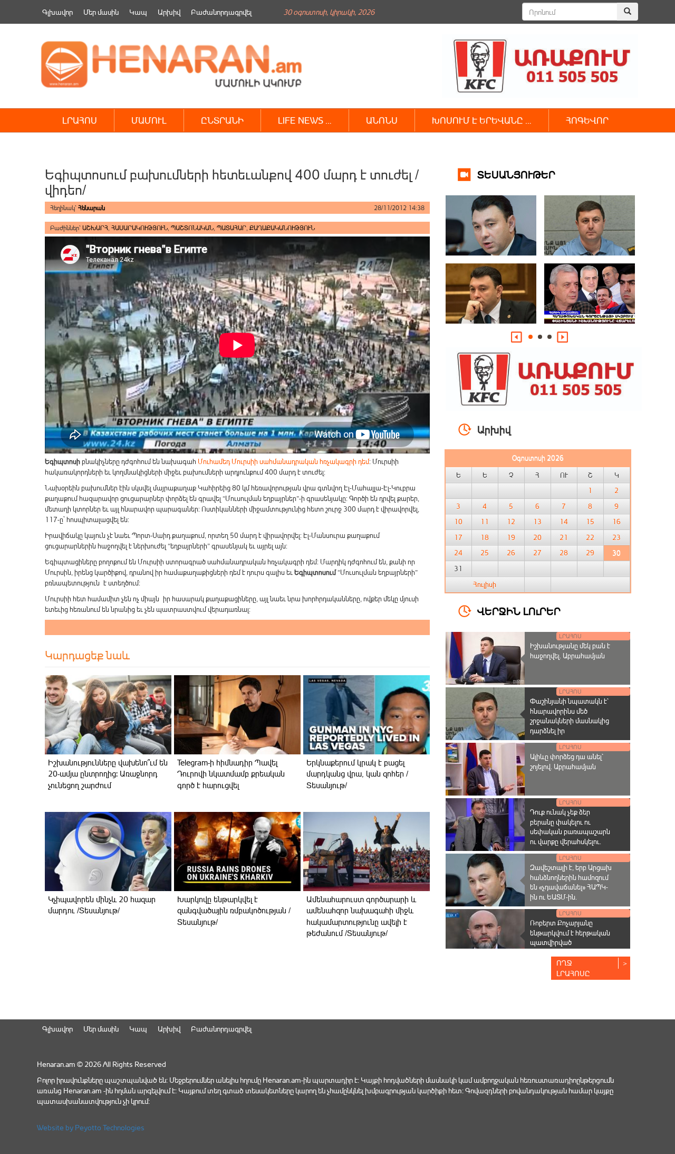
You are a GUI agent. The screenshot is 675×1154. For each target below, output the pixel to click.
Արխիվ (169, 11)
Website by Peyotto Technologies (90, 1127)
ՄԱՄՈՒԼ (149, 120)
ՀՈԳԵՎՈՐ (587, 120)
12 (511, 521)
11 (484, 521)
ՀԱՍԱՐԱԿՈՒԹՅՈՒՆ (139, 228)
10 (458, 521)
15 (590, 521)
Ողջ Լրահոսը (573, 968)
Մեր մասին (101, 11)
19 (511, 537)
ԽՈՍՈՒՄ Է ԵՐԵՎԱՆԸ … (482, 120)
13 (537, 521)
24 (458, 552)
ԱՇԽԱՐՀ (95, 228)
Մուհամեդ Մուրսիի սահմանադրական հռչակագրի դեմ (283, 461)
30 (616, 552)
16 (616, 521)
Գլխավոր (57, 11)
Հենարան (91, 208)
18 (484, 537)
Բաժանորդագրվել (221, 11)
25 (484, 552)
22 (590, 537)
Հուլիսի (484, 584)
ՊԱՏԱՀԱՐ (231, 228)
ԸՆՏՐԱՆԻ (222, 120)
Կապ (138, 11)
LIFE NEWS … (305, 120)
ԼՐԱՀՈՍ (79, 120)
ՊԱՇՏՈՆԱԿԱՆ (192, 228)
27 (537, 552)
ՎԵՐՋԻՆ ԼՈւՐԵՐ (519, 610)
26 (511, 552)
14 (564, 521)
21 (564, 537)
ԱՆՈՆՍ (382, 120)
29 (590, 552)
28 (564, 552)
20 (537, 537)
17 (458, 537)
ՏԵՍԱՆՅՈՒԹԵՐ (516, 174)
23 (616, 537)
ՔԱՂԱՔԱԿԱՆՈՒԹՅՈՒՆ (282, 228)
